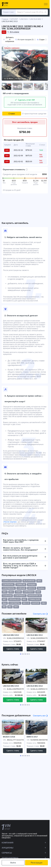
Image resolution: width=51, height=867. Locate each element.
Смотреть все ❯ (40, 614)
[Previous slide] (5, 61)
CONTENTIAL (8, 585)
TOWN (18, 592)
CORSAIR (21, 588)
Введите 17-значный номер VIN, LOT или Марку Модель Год (30, 12)
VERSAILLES (14, 599)
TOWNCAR (20, 585)
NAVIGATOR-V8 (34, 596)
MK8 (38, 592)
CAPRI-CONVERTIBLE (12, 581)
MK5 (16, 607)
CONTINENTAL (9, 588)
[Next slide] (43, 61)
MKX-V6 (26, 603)
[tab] (20, 704)
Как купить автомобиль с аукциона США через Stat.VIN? (21, 541)
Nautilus (41, 588)
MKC (24, 599)
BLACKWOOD (29, 581)
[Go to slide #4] (39, 86)
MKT (4, 599)
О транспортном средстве (34, 113)
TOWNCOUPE (34, 599)
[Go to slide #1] (6, 86)
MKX (39, 581)
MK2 (11, 592)
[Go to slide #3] (28, 86)
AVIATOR (35, 603)
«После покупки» (10, 522)
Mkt (4, 607)
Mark (5, 603)
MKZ (44, 603)
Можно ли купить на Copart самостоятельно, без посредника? (20, 549)
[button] (9, 12)
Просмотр (22, 79)
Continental (7, 596)
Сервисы (7, 853)
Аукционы (7, 848)
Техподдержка (10, 858)
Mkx (9, 607)
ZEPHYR (31, 588)
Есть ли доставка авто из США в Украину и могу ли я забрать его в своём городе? (20, 565)
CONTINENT (29, 592)
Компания (7, 843)
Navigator (32, 585)
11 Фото (10, 79)
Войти (13, 863)
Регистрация (36, 863)
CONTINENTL (20, 596)
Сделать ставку (13, 649)
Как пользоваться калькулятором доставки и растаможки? (20, 557)
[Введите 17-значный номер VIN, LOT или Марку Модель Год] (45, 12)
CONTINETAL (14, 603)
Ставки (11, 113)
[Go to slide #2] (17, 86)
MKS (5, 592)
